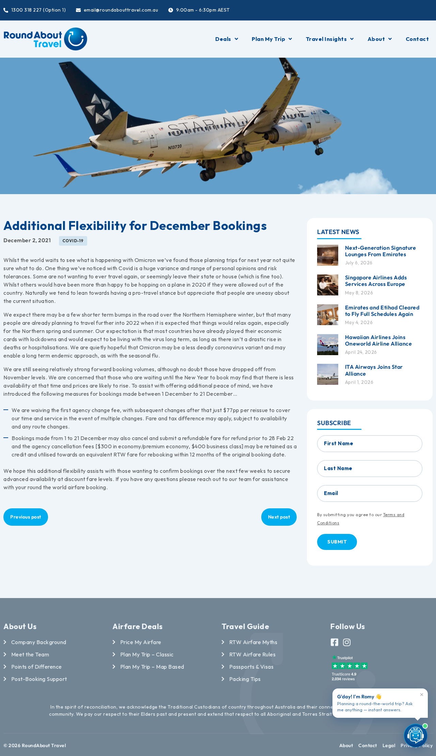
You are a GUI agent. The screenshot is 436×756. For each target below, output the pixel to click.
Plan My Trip (268, 38)
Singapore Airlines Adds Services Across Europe (376, 280)
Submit (337, 542)
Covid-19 (73, 240)
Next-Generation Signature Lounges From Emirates (380, 251)
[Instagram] (347, 642)
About (376, 38)
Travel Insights (326, 38)
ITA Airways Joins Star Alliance (374, 370)
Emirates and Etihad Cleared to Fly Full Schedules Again (382, 310)
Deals (223, 38)
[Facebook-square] (334, 642)
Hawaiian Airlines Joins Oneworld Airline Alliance (378, 340)
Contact (417, 38)
